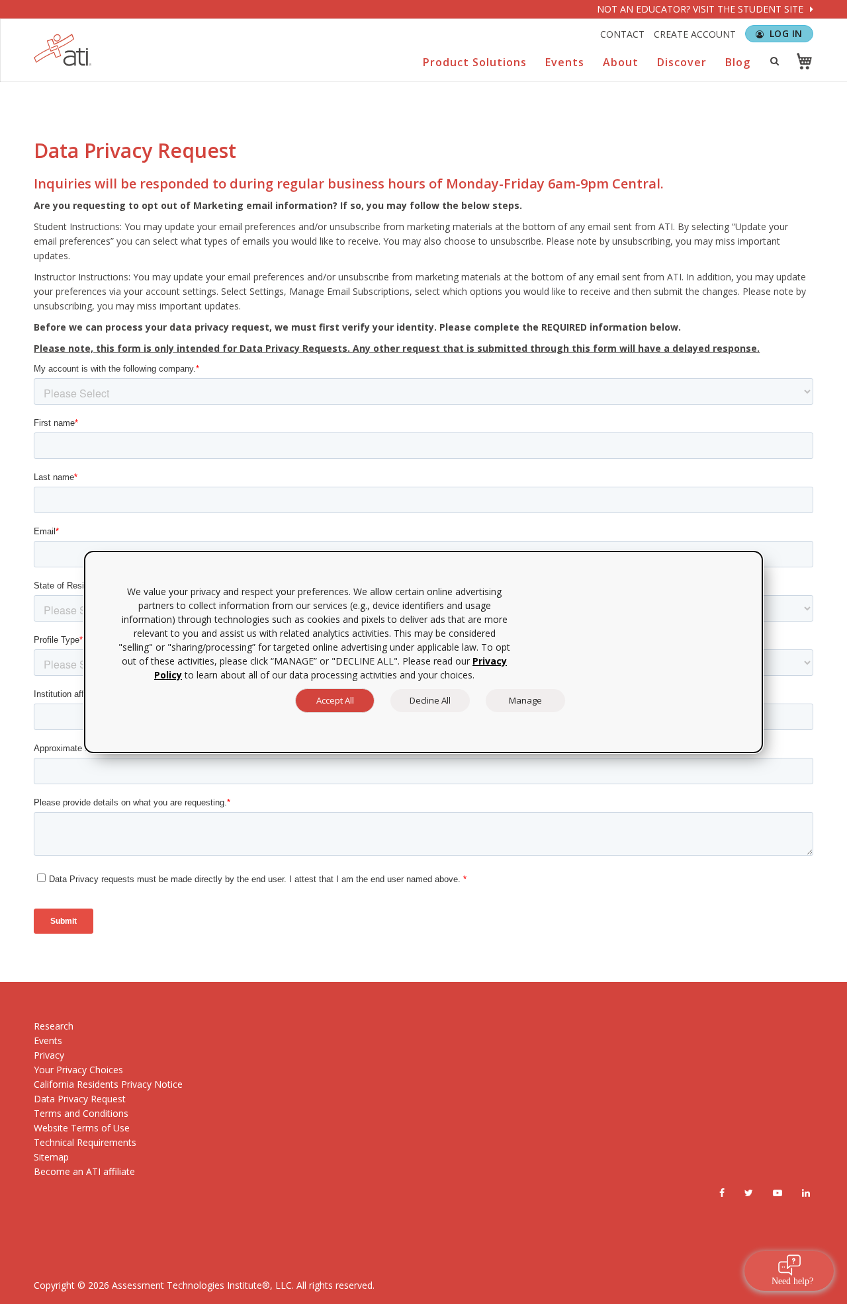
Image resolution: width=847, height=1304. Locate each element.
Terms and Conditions (81, 1113)
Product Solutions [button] (475, 62)
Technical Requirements (85, 1142)
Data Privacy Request (80, 1098)
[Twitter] (748, 1193)
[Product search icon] (775, 60)
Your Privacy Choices (78, 1069)
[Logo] (63, 50)
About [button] (621, 62)
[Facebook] (722, 1193)
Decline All (430, 700)
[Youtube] (777, 1193)
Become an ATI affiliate (84, 1171)
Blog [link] (737, 62)
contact (622, 34)
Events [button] (564, 62)
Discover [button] (682, 62)
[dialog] (423, 652)
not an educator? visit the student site (701, 9)
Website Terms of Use (82, 1127)
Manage (525, 700)
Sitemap (51, 1157)
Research (53, 1026)
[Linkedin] (806, 1193)
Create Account (695, 34)
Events (48, 1040)
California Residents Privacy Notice (108, 1084)
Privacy (49, 1055)
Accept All (335, 700)
